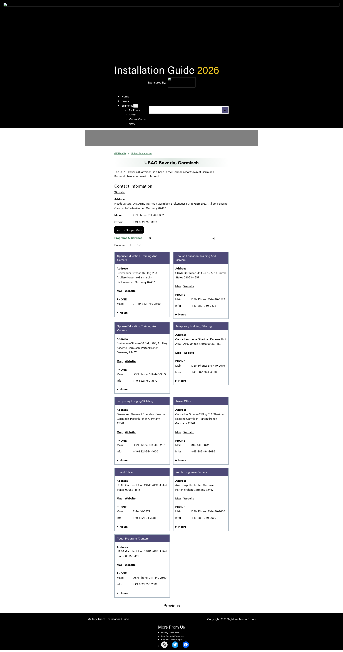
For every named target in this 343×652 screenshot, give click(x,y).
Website (119, 192)
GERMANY (120, 153)
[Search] (225, 110)
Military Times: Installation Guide (108, 619)
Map (120, 291)
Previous (119, 245)
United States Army (141, 153)
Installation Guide (154, 69)
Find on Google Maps (129, 230)
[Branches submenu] (135, 106)
